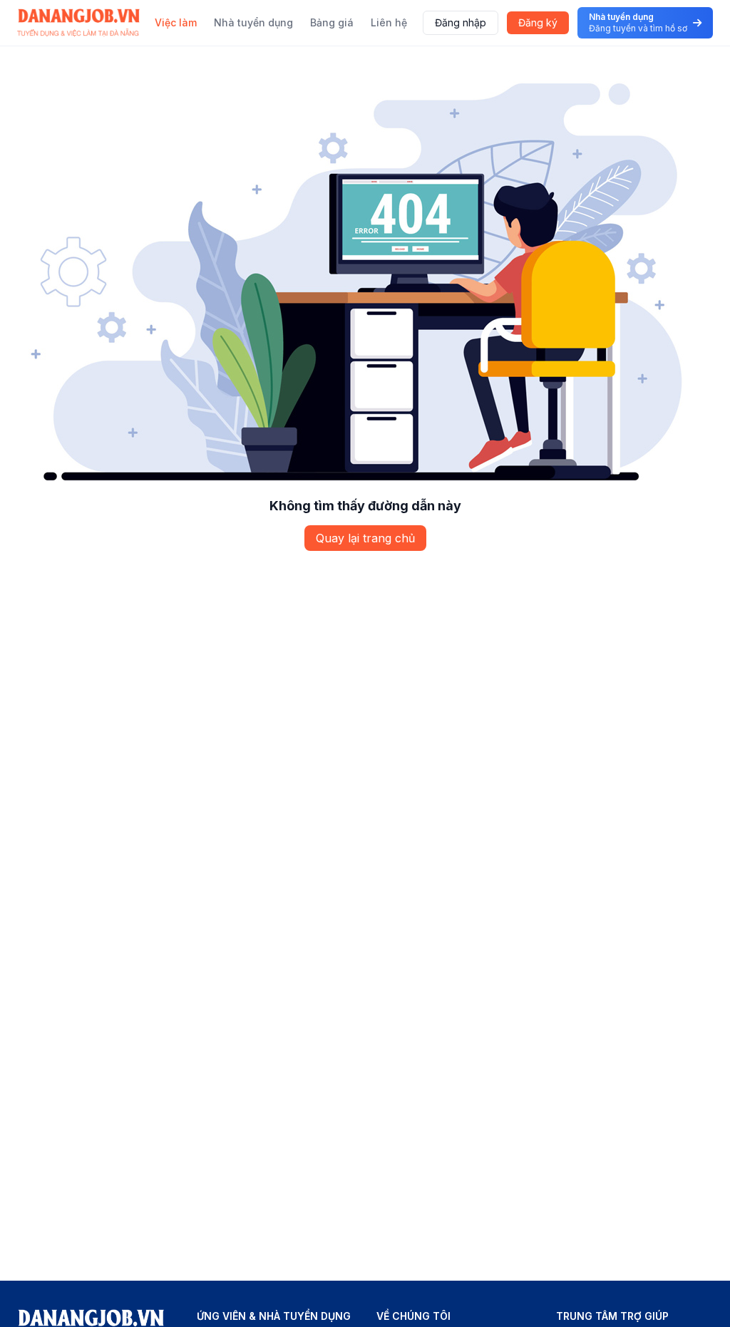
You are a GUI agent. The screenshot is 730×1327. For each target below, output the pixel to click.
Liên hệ (389, 22)
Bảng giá (332, 22)
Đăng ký (537, 22)
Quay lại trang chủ (365, 538)
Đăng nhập (460, 22)
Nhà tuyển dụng (253, 22)
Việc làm (176, 22)
